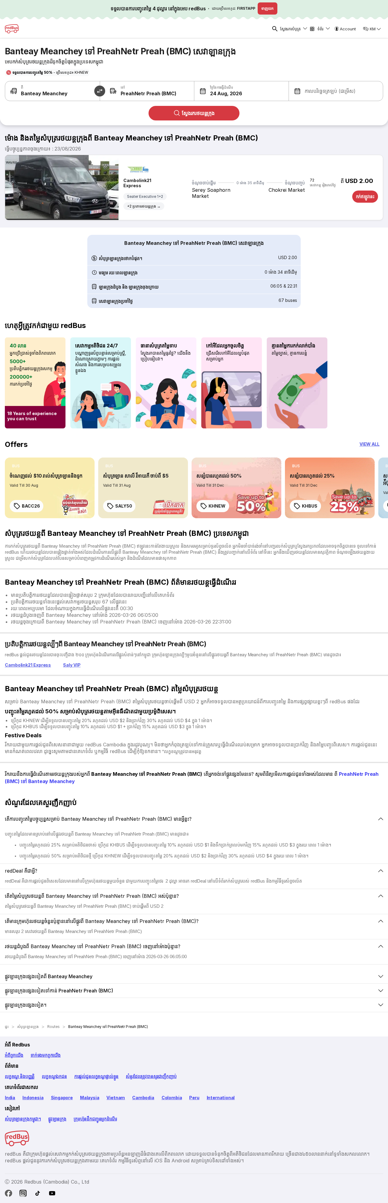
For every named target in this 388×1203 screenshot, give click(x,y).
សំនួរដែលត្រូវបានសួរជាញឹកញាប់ (151, 1076)
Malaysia (89, 1097)
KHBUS (309, 506)
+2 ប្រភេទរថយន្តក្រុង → (144, 206)
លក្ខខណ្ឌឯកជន (54, 1076)
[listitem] (16, 466)
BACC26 (31, 506)
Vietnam (115, 1097)
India (10, 1097)
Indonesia (32, 1097)
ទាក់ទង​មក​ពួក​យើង (46, 1055)
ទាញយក (267, 8)
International (221, 1097)
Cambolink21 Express (137, 183)
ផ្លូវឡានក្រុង (57, 1118)
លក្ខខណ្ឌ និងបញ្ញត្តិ (20, 1076)
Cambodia (143, 1097)
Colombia (172, 1097)
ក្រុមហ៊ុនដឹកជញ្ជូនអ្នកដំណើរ (95, 1118)
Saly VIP (71, 664)
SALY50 (123, 506)
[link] (50, 488)
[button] (218, 91)
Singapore (62, 1097)
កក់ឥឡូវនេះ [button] (365, 196)
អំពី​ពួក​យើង (14, 1055)
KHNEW (217, 506)
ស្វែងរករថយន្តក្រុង (198, 113)
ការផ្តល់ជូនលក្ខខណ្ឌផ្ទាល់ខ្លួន (96, 1076)
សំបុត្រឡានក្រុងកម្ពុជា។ (23, 1118)
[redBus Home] (12, 29)
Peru (194, 1097)
